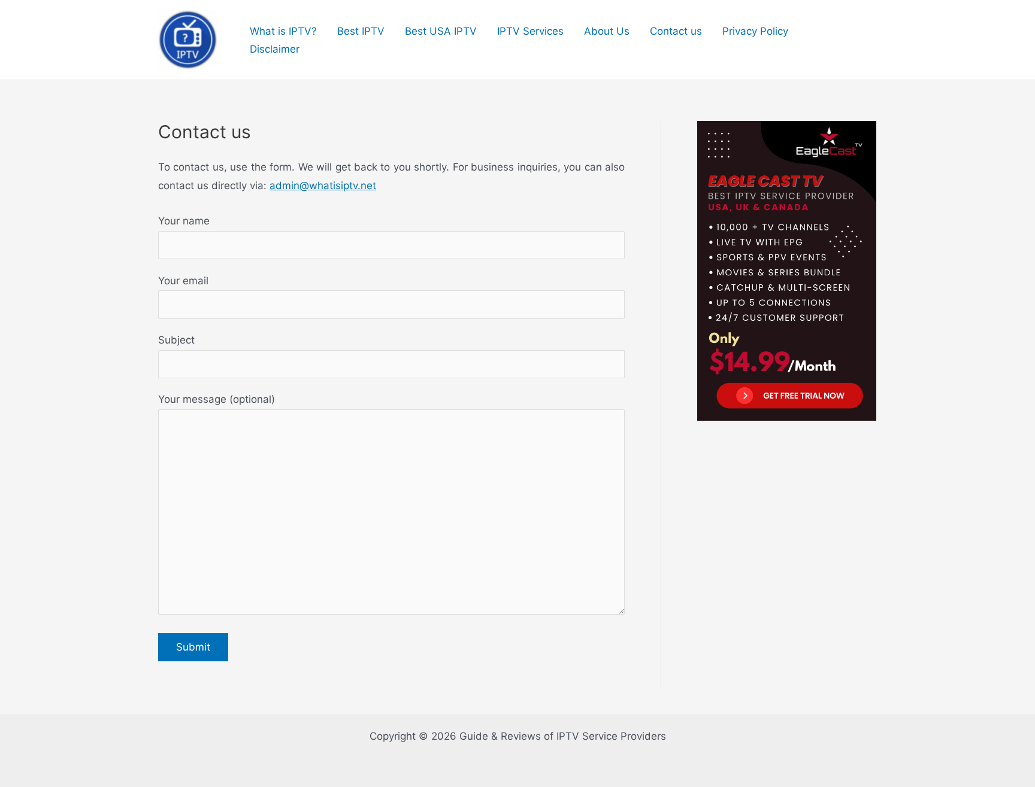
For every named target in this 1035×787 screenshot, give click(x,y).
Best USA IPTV (441, 31)
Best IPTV (361, 31)
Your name (184, 221)
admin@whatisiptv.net (323, 186)
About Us (607, 31)
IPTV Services (530, 31)
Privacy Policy (755, 31)
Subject (176, 340)
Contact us (676, 31)
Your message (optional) (216, 399)
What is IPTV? (283, 31)
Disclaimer (274, 49)
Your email (183, 281)
